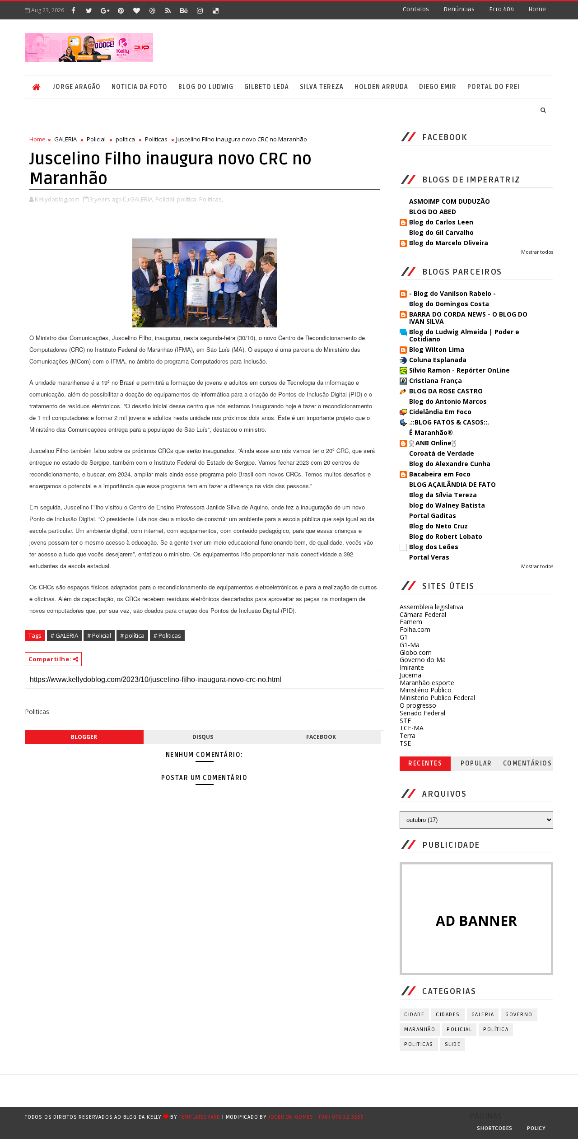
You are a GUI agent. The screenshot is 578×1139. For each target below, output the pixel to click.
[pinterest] (120, 10)
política (125, 139)
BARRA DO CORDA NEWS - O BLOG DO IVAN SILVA (468, 318)
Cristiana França (435, 380)
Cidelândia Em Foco (440, 411)
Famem (411, 621)
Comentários (527, 763)
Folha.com (415, 629)
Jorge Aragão (77, 87)
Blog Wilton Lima (436, 349)
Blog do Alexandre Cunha (449, 463)
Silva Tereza (322, 87)
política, (187, 199)
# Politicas (167, 635)
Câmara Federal (423, 614)
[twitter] (89, 10)
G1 (404, 637)
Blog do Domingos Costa (449, 303)
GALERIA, (142, 199)
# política (132, 635)
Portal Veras (429, 557)
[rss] (168, 10)
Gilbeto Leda (266, 87)
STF (405, 720)
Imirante (412, 667)
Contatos (416, 9)
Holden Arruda (381, 87)
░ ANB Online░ (432, 443)
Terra (407, 735)
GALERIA (65, 139)
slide (453, 1044)
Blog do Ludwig (205, 87)
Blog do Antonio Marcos (448, 401)
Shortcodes (495, 1128)
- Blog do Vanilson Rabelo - (452, 293)
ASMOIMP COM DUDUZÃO (449, 201)
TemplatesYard (199, 1117)
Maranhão (419, 1029)
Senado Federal (422, 713)
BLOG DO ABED (432, 211)
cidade (414, 1014)
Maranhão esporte (427, 682)
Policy (536, 1128)
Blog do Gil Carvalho (441, 232)
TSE (405, 743)
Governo (519, 1014)
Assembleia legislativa (431, 606)
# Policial (99, 635)
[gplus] (105, 10)
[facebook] (73, 10)
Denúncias (459, 9)
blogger (84, 737)
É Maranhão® (431, 432)
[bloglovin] (136, 10)
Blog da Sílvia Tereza (443, 494)
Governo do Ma (423, 659)
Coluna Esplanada (437, 359)
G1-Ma (410, 644)
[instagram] (199, 10)
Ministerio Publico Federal (437, 697)
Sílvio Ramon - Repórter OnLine (459, 370)
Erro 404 (501, 9)
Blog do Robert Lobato (445, 536)
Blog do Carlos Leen (441, 222)
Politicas (156, 139)
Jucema (410, 675)
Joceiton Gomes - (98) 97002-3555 (316, 1117)
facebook (321, 737)
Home (537, 9)
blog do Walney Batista (447, 505)
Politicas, (211, 199)
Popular (476, 763)
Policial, (165, 199)
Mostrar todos (537, 252)
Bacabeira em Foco (440, 474)
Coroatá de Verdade (441, 453)
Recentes (425, 763)
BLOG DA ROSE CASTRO (446, 391)
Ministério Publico (426, 690)
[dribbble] (152, 10)
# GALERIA (64, 635)
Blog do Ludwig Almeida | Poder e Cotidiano (464, 335)
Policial (96, 139)
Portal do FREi (493, 87)
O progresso (418, 705)
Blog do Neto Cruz (438, 526)
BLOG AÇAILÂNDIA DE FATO (452, 484)
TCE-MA (412, 728)
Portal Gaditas (432, 515)
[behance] (184, 10)
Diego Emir (438, 87)
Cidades (448, 1014)
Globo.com (416, 652)
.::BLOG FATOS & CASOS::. (449, 422)
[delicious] (215, 10)
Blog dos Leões (433, 546)
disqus (202, 737)
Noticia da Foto (140, 87)
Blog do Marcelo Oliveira (448, 242)
